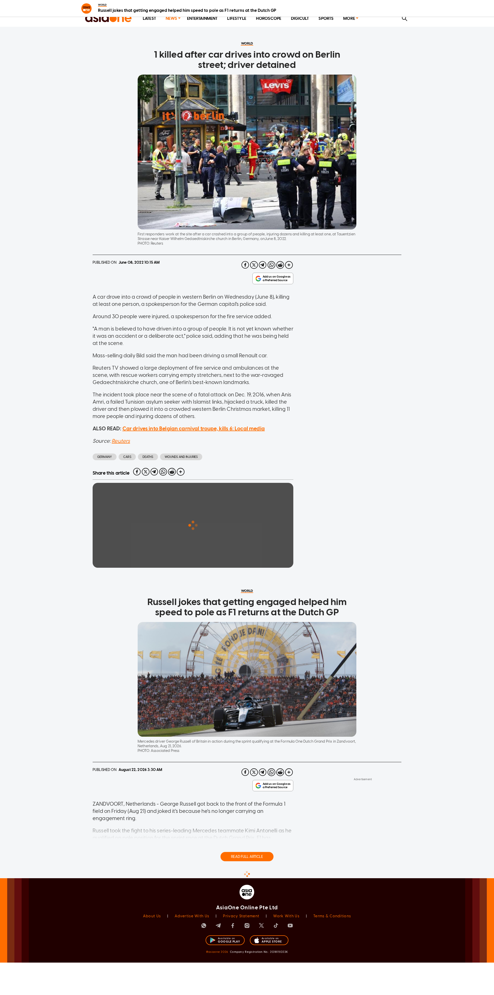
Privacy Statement (241, 916)
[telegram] (262, 265)
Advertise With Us (192, 916)
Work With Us (286, 916)
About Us (152, 916)
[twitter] (254, 265)
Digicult (300, 18)
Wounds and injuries (181, 457)
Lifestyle (236, 18)
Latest (149, 18)
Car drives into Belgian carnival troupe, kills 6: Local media (193, 428)
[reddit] (280, 265)
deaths (148, 457)
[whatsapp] (271, 265)
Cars (127, 457)
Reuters (121, 441)
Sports (326, 18)
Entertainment (202, 18)
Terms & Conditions (332, 916)
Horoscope (268, 18)
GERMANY (104, 457)
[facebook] (245, 265)
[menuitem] (149, 18)
